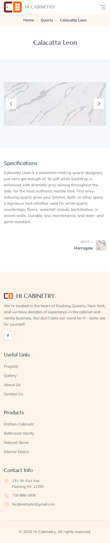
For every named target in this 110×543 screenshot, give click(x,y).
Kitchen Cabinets (19, 424)
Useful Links (17, 355)
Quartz (47, 20)
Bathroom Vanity (19, 433)
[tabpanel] (55, 104)
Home (28, 20)
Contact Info (18, 470)
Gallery (10, 375)
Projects (11, 366)
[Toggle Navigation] (102, 7)
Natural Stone (16, 442)
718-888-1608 (24, 495)
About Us (12, 384)
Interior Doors (16, 451)
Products (14, 412)
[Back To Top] (97, 530)
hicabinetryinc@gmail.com (33, 504)
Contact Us (13, 393)
